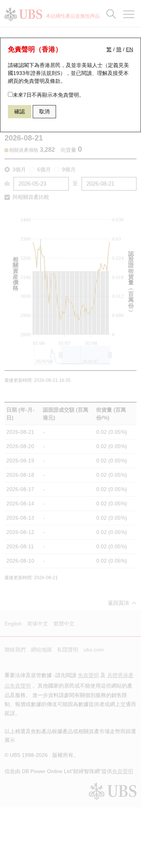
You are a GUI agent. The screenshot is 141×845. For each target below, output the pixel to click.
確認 (19, 111)
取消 (44, 111)
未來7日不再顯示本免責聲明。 (48, 95)
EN (129, 49)
